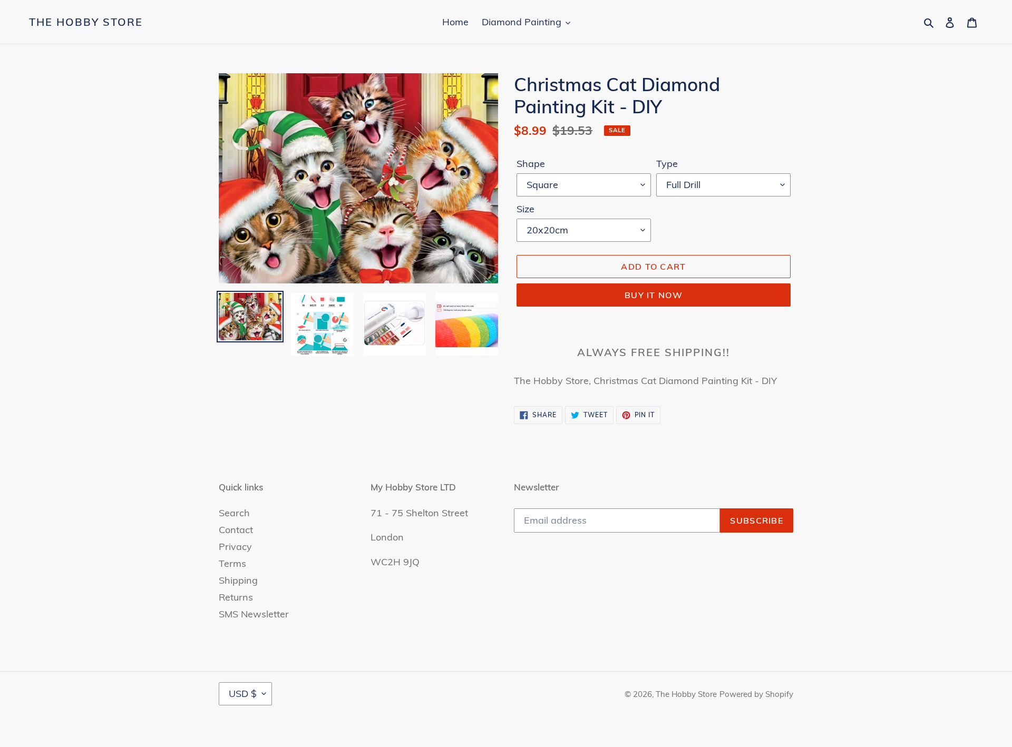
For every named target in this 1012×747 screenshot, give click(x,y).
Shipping (238, 580)
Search (234, 513)
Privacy (235, 546)
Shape (531, 164)
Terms (232, 563)
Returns (236, 597)
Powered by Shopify (756, 694)
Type (667, 164)
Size (525, 209)
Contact (236, 530)
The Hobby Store (86, 22)
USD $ (243, 693)
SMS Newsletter (254, 614)
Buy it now (654, 295)
